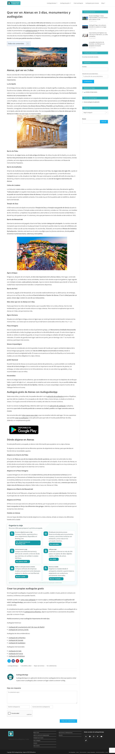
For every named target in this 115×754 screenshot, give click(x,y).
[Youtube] (101, 736)
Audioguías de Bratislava (17, 656)
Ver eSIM (54, 559)
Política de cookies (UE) (83, 752)
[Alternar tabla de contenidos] (27, 43)
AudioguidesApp (13, 666)
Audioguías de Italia (15, 651)
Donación (61, 735)
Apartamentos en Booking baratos (65, 732)
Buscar (84, 119)
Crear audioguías (37, 740)
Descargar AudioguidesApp (91, 752)
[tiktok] (86, 740)
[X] (86, 736)
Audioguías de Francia (16, 654)
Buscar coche (21, 577)
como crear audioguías (28, 600)
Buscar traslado (56, 579)
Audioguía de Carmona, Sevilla (18, 630)
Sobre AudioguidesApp (72, 752)
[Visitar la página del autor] (10, 677)
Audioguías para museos (38, 737)
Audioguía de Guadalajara (17, 643)
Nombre (84, 66)
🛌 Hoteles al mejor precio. (90, 92)
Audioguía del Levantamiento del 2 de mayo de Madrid (26, 627)
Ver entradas (55, 544)
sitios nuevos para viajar (30, 415)
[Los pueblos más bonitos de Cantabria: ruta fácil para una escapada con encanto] (85, 44)
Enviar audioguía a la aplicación (91, 102)
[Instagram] (93, 736)
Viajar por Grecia (39, 666)
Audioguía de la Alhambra (17, 638)
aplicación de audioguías (55, 396)
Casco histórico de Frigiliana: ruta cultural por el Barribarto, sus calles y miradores (98, 34)
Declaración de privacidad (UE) (100, 752)
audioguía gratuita (32, 30)
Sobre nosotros (37, 745)
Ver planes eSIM (22, 561)
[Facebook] (90, 736)
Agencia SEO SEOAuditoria (29, 752)
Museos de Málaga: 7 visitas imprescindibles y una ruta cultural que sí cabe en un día (98, 17)
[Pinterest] (97, 736)
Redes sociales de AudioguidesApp (94, 732)
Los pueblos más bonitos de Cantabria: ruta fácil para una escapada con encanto (96, 43)
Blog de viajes (36, 732)
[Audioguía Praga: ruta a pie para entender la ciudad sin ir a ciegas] (85, 26)
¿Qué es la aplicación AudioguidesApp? (41, 735)
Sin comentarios (52, 666)
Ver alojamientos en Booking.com (28, 543)
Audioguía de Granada (16, 640)
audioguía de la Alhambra (32, 612)
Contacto (35, 743)
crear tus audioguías (21, 418)
